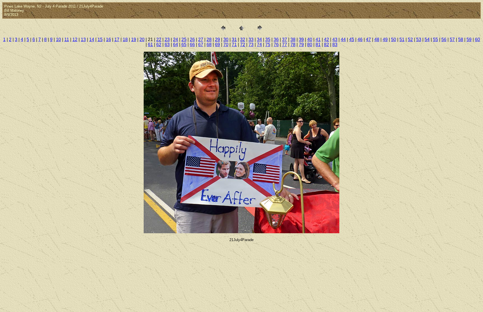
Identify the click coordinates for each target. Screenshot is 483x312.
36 (276, 39)
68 (209, 44)
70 (225, 44)
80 (309, 44)
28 (209, 39)
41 (318, 39)
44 (343, 39)
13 (83, 39)
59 (469, 39)
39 (301, 39)
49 (385, 39)
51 (401, 39)
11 (66, 39)
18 (125, 39)
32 (242, 39)
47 (368, 39)
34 (259, 39)
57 (452, 39)
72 (242, 44)
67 (200, 44)
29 (217, 39)
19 (133, 39)
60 (477, 39)
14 (91, 39)
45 (351, 39)
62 (158, 44)
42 (326, 39)
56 (443, 39)
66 (192, 44)
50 (393, 39)
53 (418, 39)
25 (183, 39)
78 (292, 44)
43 (334, 39)
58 (460, 39)
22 (158, 39)
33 (251, 39)
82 (326, 44)
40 (309, 39)
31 (234, 39)
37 (284, 39)
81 (318, 44)
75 (267, 44)
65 (183, 44)
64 (175, 44)
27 (200, 39)
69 (217, 44)
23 (167, 39)
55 (435, 39)
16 (108, 39)
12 (74, 39)
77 (284, 44)
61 (150, 44)
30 (225, 39)
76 (276, 44)
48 (376, 39)
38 (292, 39)
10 (58, 39)
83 (334, 44)
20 (142, 39)
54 (427, 39)
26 (192, 39)
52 (410, 39)
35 (267, 39)
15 (100, 39)
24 (175, 39)
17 (116, 39)
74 (259, 44)
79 (301, 44)
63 (167, 44)
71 (234, 44)
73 (251, 44)
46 (360, 39)
